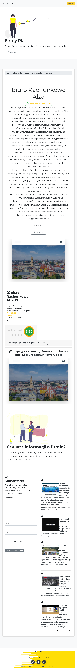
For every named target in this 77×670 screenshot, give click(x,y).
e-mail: (9, 315)
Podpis (8, 523)
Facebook (55, 630)
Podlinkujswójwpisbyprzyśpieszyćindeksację (27, 343)
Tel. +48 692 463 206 (14, 313)
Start (8, 73)
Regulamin (41, 666)
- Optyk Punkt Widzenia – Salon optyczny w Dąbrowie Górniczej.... (55, 527)
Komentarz (9, 498)
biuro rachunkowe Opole (44, 354)
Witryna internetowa (13, 541)
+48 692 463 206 (40, 103)
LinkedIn (67, 630)
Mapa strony (51, 666)
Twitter (61, 630)
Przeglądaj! (12, 52)
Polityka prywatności (28, 666)
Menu (70, 3)
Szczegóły (38, 232)
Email (7, 532)
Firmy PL (8, 3)
